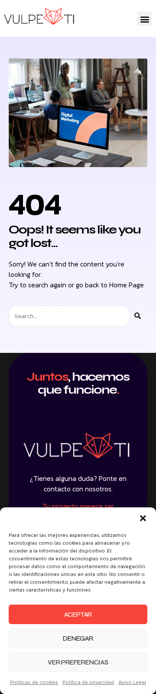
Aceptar (78, 614)
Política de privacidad (88, 682)
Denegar (78, 638)
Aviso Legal (132, 682)
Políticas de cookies (34, 682)
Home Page (126, 285)
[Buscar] (137, 316)
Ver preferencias (78, 662)
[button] (143, 518)
